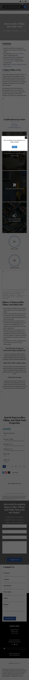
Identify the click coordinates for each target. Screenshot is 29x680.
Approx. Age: (6, 453)
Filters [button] (24, 466)
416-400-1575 (14, 125)
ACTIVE (20, 3)
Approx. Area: (6, 459)
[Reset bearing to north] (2, 396)
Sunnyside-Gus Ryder (18, 53)
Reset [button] (20, 466)
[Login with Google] (6, 473)
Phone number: (8, 592)
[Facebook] (12, 644)
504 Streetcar (14, 64)
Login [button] (15, 472)
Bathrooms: (8, 449)
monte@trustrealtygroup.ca (14, 127)
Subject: (6, 598)
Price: (8, 439)
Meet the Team (14, 631)
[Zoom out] (2, 394)
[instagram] (17, 644)
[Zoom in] (2, 392)
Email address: (7, 585)
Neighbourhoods (15, 629)
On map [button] (15, 466)
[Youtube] (14, 644)
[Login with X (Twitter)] (9, 473)
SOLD (26, 3)
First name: (7, 573)
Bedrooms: (7, 444)
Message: (6, 604)
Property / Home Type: (9, 433)
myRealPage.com (16, 663)
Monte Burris (14, 124)
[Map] (14, 402)
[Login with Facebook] (3, 473)
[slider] (4, 441)
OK (14, 146)
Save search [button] (4, 466)
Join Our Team (14, 633)
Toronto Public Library (8, 60)
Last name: (6, 579)
